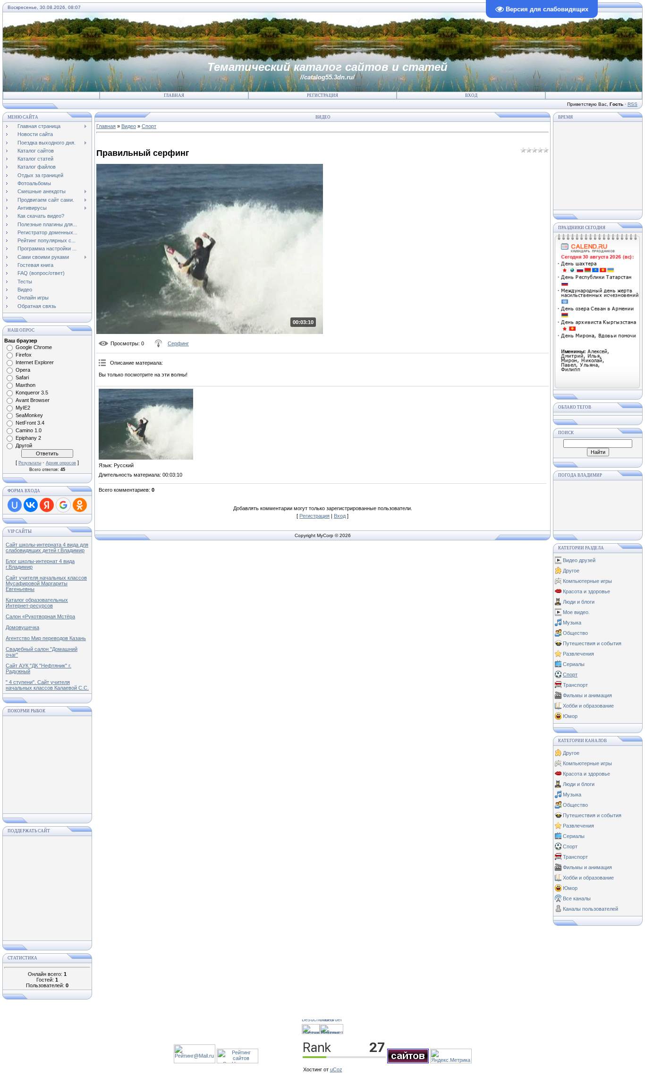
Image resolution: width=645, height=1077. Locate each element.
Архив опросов (61, 463)
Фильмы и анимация (587, 695)
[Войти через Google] (63, 505)
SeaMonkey (29, 415)
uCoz (336, 1069)
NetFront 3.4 (30, 423)
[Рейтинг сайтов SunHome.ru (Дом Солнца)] (237, 1061)
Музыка (572, 622)
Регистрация (322, 95)
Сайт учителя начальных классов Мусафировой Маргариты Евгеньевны (46, 583)
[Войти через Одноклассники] (80, 505)
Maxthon (25, 385)
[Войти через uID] (15, 505)
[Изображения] (146, 424)
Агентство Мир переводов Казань (46, 638)
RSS (632, 104)
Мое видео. (576, 612)
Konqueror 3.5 (32, 392)
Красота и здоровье (586, 591)
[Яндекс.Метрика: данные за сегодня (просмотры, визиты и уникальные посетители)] (451, 1056)
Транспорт (575, 685)
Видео (128, 126)
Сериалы (574, 664)
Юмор (570, 716)
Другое (571, 570)
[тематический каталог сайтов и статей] (408, 1061)
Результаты (29, 463)
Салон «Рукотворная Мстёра (40, 616)
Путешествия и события (592, 643)
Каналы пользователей (590, 909)
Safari (22, 377)
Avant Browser (33, 400)
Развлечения (578, 654)
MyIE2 (23, 407)
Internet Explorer (35, 362)
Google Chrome (34, 347)
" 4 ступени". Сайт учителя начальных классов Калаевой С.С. (47, 685)
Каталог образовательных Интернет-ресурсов (37, 602)
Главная (174, 95)
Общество (575, 633)
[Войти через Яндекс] (47, 505)
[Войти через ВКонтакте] (31, 505)
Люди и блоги (578, 602)
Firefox (24, 355)
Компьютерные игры (587, 581)
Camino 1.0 (29, 430)
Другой (24, 445)
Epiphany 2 (28, 438)
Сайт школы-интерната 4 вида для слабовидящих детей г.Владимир (47, 547)
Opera (23, 370)
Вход (471, 95)
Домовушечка (22, 627)
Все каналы (577, 898)
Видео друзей (579, 560)
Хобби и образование (588, 706)
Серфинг (178, 343)
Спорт (149, 126)
